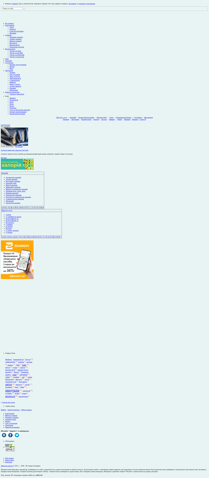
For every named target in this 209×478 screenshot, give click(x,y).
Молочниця (148, 117)
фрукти (19, 379)
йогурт (28, 359)
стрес (7, 377)
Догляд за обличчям (17, 55)
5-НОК (8, 215)
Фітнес (12, 67)
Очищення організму (123, 117)
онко (16, 387)
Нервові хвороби (12, 193)
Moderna (8, 359)
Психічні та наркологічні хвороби (18, 197)
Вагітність (13, 43)
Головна (3, 125)
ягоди (27, 379)
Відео (12, 104)
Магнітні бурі (102, 117)
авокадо (19, 385)
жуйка (17, 393)
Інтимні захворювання (18, 112)
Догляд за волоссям (17, 57)
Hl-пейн (9, 228)
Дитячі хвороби (11, 179)
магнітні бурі (10, 370)
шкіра (8, 384)
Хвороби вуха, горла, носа (15, 191)
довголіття (10, 362)
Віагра (16, 372)
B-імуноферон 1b (12, 219)
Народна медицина (12, 92)
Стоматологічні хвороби (15, 199)
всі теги (4, 158)
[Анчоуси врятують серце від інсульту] (14, 145)
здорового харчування (86, 4)
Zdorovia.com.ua (7, 466)
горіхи (22, 368)
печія (27, 385)
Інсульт (104, 119)
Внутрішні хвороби (13, 181)
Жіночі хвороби (12, 185)
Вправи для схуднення (18, 65)
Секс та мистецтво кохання (20, 110)
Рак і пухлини (15, 74)
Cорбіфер (9, 225)
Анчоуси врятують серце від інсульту (15, 150)
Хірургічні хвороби (13, 203)
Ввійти (3, 410)
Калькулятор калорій (17, 114)
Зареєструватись (14, 410)
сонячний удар (10, 382)
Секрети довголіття (17, 94)
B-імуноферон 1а (12, 221)
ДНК (18, 365)
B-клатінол (10, 223)
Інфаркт (112, 119)
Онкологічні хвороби (14, 195)
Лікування (9, 70)
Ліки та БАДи (15, 76)
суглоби (8, 393)
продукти (12, 390)
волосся (10, 396)
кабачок (21, 362)
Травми (12, 72)
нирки (10, 365)
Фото (11, 102)
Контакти (8, 462)
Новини (13, 98)
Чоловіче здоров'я (16, 37)
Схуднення (9, 63)
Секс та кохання (11, 423)
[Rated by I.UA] (10, 447)
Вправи (135, 119)
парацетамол (23, 396)
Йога (11, 69)
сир (23, 377)
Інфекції (13, 82)
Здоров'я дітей (10, 419)
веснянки (8, 387)
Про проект (9, 458)
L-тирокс (9, 232)
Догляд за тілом (15, 51)
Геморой (13, 88)
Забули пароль (26, 410)
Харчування (9, 25)
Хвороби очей (11, 183)
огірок (24, 393)
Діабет (119, 119)
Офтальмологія (15, 78)
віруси (7, 368)
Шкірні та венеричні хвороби (17, 189)
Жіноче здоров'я (16, 41)
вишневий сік (18, 359)
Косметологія (14, 45)
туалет (15, 368)
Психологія (14, 100)
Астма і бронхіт (15, 86)
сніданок (23, 374)
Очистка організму (17, 31)
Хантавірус (23, 382)
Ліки (7, 59)
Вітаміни (13, 33)
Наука (12, 106)
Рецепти (13, 29)
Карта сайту (9, 460)
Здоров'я (8, 35)
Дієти (12, 27)
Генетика (13, 108)
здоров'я (15, 4)
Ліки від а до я (61, 117)
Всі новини (9, 23)
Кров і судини (15, 84)
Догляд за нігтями (16, 53)
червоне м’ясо (22, 370)
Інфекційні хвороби (13, 187)
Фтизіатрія (10, 201)
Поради (96, 119)
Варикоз (127, 119)
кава (15, 374)
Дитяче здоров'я (15, 39)
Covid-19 (142, 119)
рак (24, 364)
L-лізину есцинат (12, 230)
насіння (29, 362)
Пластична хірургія (17, 47)
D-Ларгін (9, 226)
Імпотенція (14, 90)
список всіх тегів (8, 402)
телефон (16, 377)
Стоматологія (15, 80)
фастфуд (8, 372)
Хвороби (8, 61)
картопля (26, 391)
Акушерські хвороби (13, 177)
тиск (22, 387)
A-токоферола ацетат (13, 217)
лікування (72, 4)
